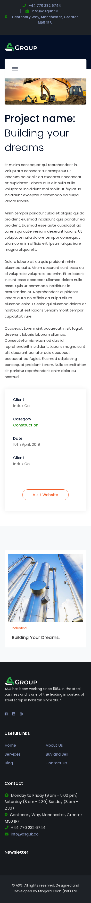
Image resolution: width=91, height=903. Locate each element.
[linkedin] (13, 714)
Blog (9, 763)
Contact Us (56, 763)
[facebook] (6, 714)
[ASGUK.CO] (21, 46)
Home (10, 745)
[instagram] (21, 714)
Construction (25, 425)
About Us (54, 745)
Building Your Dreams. (36, 637)
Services (13, 754)
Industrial (19, 628)
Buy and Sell (57, 754)
